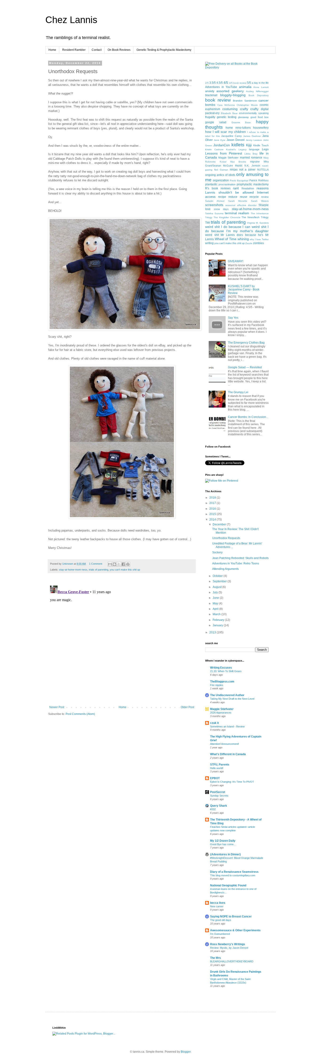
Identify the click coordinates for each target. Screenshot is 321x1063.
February (219, 620)
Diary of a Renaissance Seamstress (234, 871)
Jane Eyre (219, 140)
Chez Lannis (71, 20)
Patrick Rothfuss (259, 180)
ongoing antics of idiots (220, 175)
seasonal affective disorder (241, 205)
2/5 (207, 83)
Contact (97, 50)
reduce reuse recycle (243, 196)
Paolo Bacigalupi (239, 180)
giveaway (243, 117)
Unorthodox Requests (226, 538)
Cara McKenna (226, 105)
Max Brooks (238, 161)
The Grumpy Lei (238, 392)
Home (52, 50)
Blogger (186, 1051)
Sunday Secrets (219, 795)
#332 (213, 809)
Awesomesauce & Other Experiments (235, 930)
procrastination (227, 184)
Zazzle (248, 243)
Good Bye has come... (223, 844)
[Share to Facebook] (123, 564)
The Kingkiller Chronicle (227, 217)
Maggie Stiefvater (228, 157)
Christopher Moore (247, 105)
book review (218, 100)
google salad (215, 122)
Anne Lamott (261, 87)
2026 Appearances (220, 712)
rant (236, 188)
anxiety (209, 91)
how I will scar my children (225, 132)
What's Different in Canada (228, 754)
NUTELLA (263, 169)
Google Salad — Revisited (245, 367)
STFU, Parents (219, 764)
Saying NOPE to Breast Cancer (231, 916)
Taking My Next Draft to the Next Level (232, 698)
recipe (222, 196)
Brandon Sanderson (245, 100)
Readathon (248, 188)
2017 (213, 503)
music (239, 165)
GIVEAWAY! (235, 261)
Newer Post (56, 707)
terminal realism (237, 213)
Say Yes (233, 317)
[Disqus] (121, 642)
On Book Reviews (119, 50)
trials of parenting (98, 569)
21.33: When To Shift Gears (226, 671)
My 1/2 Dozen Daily (222, 840)
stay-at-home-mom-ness (73, 569)
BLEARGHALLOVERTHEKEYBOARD (231, 961)
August (217, 587)
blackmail (211, 95)
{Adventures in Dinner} (225, 854)
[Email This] (110, 564)
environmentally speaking (254, 113)
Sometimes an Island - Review (227, 726)
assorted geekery (230, 91)
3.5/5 (212, 82)
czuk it (214, 723)
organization (221, 180)
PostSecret (217, 792)
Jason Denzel (236, 140)
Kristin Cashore (214, 149)
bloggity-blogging (233, 95)
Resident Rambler (74, 50)
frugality (210, 117)
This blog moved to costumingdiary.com (232, 875)
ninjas (234, 169)
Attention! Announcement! (224, 743)
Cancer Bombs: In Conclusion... (248, 417)
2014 (213, 519)
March (217, 614)
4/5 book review (237, 83)
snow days (221, 209)
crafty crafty (249, 109)
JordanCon (221, 145)
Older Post (187, 707)
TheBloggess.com (222, 681)
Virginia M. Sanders (258, 223)
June (216, 597)
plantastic (211, 184)
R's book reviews (218, 188)
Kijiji (249, 145)
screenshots (214, 205)
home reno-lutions (238, 127)
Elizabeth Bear (229, 113)
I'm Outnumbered (220, 933)
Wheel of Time (225, 239)
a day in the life (260, 82)
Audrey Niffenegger (257, 91)
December (220, 524)
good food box (260, 117)
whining (243, 239)
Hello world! (216, 768)
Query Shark (218, 805)
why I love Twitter (259, 239)
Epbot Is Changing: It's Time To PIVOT (232, 781)
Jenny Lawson (254, 140)
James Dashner (252, 136)
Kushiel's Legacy (236, 149)
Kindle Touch (261, 145)
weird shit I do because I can (227, 227)
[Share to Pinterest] (127, 564)
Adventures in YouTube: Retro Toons (235, 563)
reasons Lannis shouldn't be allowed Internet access (237, 192)
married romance (251, 157)
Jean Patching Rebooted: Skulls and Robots (240, 558)
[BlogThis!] (114, 564)
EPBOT (215, 778)
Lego (265, 149)
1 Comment (95, 563)
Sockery (217, 552)
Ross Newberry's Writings (227, 944)
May (216, 603)
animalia (245, 87)
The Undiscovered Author (227, 695)
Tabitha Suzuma (214, 213)
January (218, 625)
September (220, 581)
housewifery (261, 127)
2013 (213, 632)
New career (216, 906)
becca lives (217, 902)
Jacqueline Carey (231, 136)
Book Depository (259, 95)
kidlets (237, 144)
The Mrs (215, 958)
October (218, 576)
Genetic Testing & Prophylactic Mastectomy (164, 50)
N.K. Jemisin (252, 165)
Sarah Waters (260, 201)
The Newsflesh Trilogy (255, 217)
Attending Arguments (225, 569)
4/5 (225, 82)
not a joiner (247, 169)
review (265, 196)
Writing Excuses (221, 667)
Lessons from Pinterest (223, 153)
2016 (213, 508)
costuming (230, 109)
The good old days (220, 920)
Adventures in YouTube (221, 87)
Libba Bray (251, 153)
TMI (207, 222)
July (216, 592)
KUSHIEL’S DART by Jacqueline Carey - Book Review (243, 290)
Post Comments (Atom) (80, 714)
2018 (213, 497)
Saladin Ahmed (214, 201)
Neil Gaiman (221, 169)
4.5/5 (219, 82)
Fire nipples (216, 685)
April (216, 609)
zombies (258, 243)
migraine (255, 161)
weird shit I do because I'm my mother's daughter (237, 229)
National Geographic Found (228, 885)
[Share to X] (119, 564)
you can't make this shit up (125, 569)
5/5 (249, 82)
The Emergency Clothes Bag (246, 342)
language (254, 149)
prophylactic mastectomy (253, 184)
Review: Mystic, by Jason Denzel (229, 947)
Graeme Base (241, 122)
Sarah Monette (237, 201)
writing (209, 243)
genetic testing (226, 117)
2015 (213, 514)
